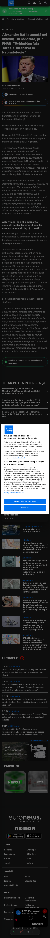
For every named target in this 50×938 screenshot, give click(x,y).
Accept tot (25, 508)
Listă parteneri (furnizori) (14, 493)
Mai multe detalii (19, 458)
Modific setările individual (25, 501)
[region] (25, 469)
